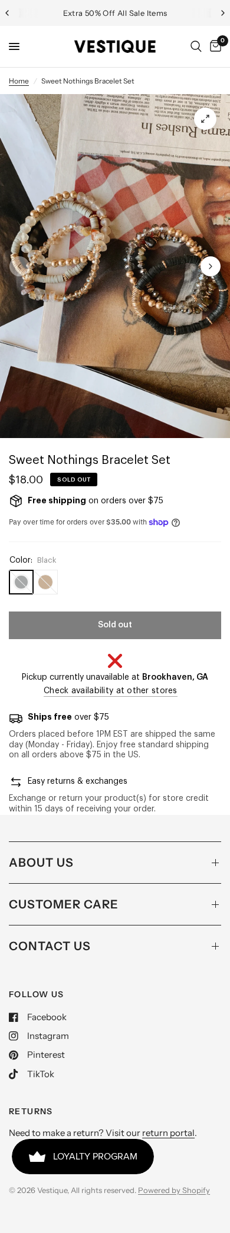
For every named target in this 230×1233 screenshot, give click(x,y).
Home (19, 80)
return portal (168, 1132)
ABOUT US (41, 863)
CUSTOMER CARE (64, 904)
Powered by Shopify (174, 1190)
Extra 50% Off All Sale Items (115, 13)
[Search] (196, 46)
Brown (45, 582)
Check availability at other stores (111, 691)
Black (21, 582)
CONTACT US (50, 946)
